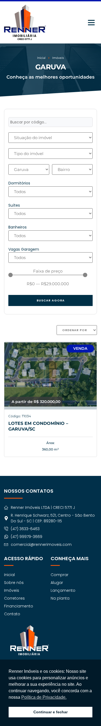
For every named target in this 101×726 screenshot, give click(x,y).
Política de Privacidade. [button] (44, 697)
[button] (91, 22)
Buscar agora (51, 300)
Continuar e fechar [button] (50, 712)
